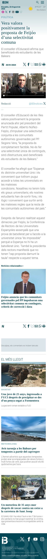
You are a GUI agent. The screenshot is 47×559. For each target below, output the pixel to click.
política (7, 17)
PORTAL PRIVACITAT (33, 555)
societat (6, 389)
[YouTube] (17, 12)
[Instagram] (13, 12)
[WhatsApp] (40, 65)
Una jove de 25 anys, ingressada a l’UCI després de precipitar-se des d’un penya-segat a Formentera (21, 397)
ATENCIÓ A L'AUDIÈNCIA (13, 555)
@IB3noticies (36, 103)
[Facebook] (10, 12)
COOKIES (4, 555)
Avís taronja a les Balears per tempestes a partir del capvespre (20, 450)
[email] (36, 65)
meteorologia (9, 444)
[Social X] (6, 12)
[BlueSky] (21, 12)
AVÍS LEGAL (24, 555)
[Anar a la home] (3, 12)
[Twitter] (24, 65)
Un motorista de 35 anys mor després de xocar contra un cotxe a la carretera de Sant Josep (22, 508)
